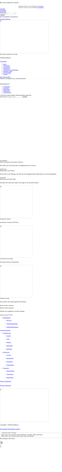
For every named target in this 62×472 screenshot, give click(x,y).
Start (1, 77)
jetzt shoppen (41, 6)
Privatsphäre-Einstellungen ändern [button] (10, 429)
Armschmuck (6, 86)
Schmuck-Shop (6, 77)
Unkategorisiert (7, 92)
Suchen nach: (3, 96)
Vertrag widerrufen (5, 381)
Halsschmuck (6, 89)
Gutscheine (6, 88)
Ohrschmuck (6, 91)
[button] (2, 9)
